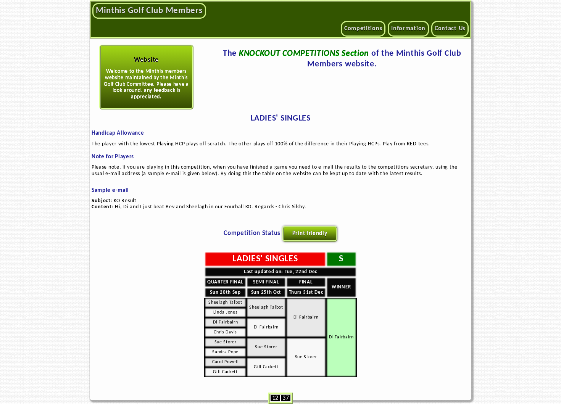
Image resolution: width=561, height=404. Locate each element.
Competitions (363, 29)
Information (408, 29)
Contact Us (450, 29)
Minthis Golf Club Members (149, 10)
